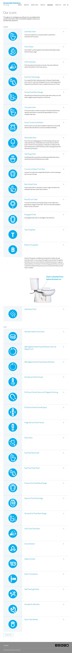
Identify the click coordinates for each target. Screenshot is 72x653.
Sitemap (6, 645)
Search (68, 5)
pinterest (65, 645)
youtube (67, 645)
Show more (8, 635)
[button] (36, 36)
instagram (59, 645)
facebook (56, 645)
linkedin (62, 645)
